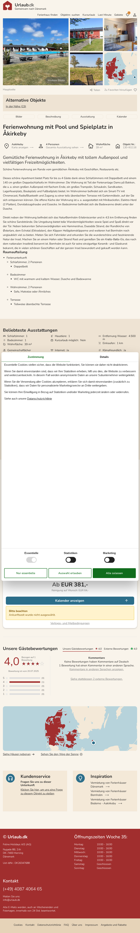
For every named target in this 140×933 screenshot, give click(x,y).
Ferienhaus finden (47, 15)
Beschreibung (53, 116)
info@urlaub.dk (11, 900)
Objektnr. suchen (70, 15)
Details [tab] (104, 356)
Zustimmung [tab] (36, 356)
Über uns (77, 925)
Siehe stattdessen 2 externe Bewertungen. (97, 679)
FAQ (66, 925)
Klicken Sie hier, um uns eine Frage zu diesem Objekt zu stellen (42, 791)
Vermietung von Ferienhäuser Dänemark (108, 784)
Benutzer (134, 15)
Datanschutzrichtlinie (39, 398)
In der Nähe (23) (16, 106)
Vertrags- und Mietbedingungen (70, 623)
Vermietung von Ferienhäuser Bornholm (108, 793)
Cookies (18, 925)
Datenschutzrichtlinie (49, 925)
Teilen (97, 90)
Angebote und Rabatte (114, 925)
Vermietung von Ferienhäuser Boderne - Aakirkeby (108, 801)
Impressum (91, 925)
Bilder (19, 116)
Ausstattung (87, 116)
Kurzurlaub (89, 15)
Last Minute (104, 15)
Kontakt (30, 925)
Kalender (122, 116)
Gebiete (118, 15)
